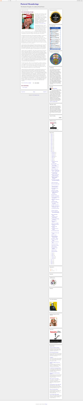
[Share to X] (36, 82)
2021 (52, 140)
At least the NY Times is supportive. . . (55, 167)
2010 (52, 262)
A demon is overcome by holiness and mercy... (55, 175)
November (53, 153)
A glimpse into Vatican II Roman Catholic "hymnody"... (55, 177)
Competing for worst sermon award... (54, 217)
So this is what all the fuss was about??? (55, 197)
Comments (52, 270)
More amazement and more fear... (54, 188)
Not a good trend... (54, 194)
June (52, 160)
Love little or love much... (55, 204)
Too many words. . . (54, 163)
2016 (52, 147)
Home (34, 91)
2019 (52, 143)
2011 (51, 261)
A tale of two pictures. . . (55, 182)
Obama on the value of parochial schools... (54, 186)
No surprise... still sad (54, 238)
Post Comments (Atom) (36, 95)
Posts (52, 269)
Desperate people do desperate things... (54, 237)
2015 (52, 148)
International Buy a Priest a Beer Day (55, 384)
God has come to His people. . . (54, 240)
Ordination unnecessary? (55, 195)
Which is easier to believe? (54, 221)
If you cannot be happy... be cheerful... (55, 203)
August (53, 157)
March (53, 255)
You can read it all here (42, 23)
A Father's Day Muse (54, 210)
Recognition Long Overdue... (54, 227)
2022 (52, 139)
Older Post (45, 91)
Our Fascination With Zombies (54, 394)
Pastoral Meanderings (30, 3)
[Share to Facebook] (37, 82)
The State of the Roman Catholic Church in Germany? (55, 192)
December (53, 152)
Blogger (46, 404)
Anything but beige (54, 201)
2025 (52, 135)
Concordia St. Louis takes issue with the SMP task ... (55, 180)
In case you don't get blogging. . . (54, 162)
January (53, 258)
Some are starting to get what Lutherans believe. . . (55, 212)
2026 (52, 134)
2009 (52, 263)
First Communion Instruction (54, 352)
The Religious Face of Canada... (54, 229)
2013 (52, 151)
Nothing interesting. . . (54, 251)
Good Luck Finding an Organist (54, 347)
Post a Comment (25, 87)
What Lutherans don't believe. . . (55, 378)
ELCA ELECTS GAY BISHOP (54, 248)
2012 (52, 259)
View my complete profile (53, 101)
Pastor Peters (55, 88)
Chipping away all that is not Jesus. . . (55, 225)
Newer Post (23, 91)
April (52, 254)
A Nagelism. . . (52, 357)
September (53, 156)
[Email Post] (33, 82)
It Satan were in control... (55, 245)
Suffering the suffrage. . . (55, 190)
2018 (52, 144)
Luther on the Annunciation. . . (54, 389)
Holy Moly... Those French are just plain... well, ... (55, 206)
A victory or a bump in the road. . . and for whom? (55, 171)
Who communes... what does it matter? (55, 165)
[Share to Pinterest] (38, 82)
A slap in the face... (54, 246)
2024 (52, 136)
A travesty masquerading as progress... (55, 219)
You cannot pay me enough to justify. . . (54, 173)
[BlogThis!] (35, 82)
